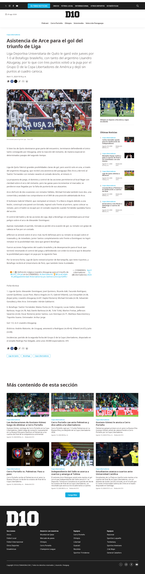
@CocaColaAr (62, 274)
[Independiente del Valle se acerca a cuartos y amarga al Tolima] (72, 454)
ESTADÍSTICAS (112, 6)
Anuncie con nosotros (49, 531)
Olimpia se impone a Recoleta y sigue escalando (114, 121)
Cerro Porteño (57, 23)
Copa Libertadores (13, 35)
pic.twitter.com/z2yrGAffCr (55, 276)
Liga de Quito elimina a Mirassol (111, 174)
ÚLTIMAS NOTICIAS (38, 6)
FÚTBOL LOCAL (67, 6)
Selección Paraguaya (94, 23)
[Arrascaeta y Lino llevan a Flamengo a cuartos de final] (129, 203)
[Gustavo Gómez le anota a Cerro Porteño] (117, 405)
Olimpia (68, 23)
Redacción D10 (119, 147)
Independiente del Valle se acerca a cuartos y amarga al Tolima (70, 472)
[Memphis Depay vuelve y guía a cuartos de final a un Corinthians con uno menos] (129, 155)
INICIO (56, 6)
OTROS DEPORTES (98, 6)
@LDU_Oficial (17, 274)
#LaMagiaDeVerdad (20, 276)
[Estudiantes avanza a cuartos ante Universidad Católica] (117, 454)
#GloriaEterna (36, 276)
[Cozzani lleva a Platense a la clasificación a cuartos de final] (129, 187)
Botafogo (26, 356)
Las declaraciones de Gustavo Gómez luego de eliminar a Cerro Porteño (26, 423)
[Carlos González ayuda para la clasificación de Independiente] (129, 139)
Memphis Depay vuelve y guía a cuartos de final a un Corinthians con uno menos (111, 158)
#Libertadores (46, 274)
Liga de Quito (13, 356)
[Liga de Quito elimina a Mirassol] (129, 173)
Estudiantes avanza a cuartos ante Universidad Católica (114, 472)
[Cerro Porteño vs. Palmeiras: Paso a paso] (28, 454)
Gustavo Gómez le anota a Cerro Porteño (113, 423)
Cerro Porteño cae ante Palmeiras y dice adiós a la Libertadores (70, 423)
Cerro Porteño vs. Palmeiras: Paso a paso (25, 472)
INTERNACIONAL (82, 6)
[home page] (72, 14)
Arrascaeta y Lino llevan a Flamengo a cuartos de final (112, 205)
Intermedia (79, 23)
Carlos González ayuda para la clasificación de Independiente (111, 141)
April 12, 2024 (89, 272)
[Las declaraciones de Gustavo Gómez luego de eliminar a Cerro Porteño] (28, 405)
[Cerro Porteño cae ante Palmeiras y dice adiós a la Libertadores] (72, 405)
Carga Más (72, 495)
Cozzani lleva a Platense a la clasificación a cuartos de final (112, 189)
